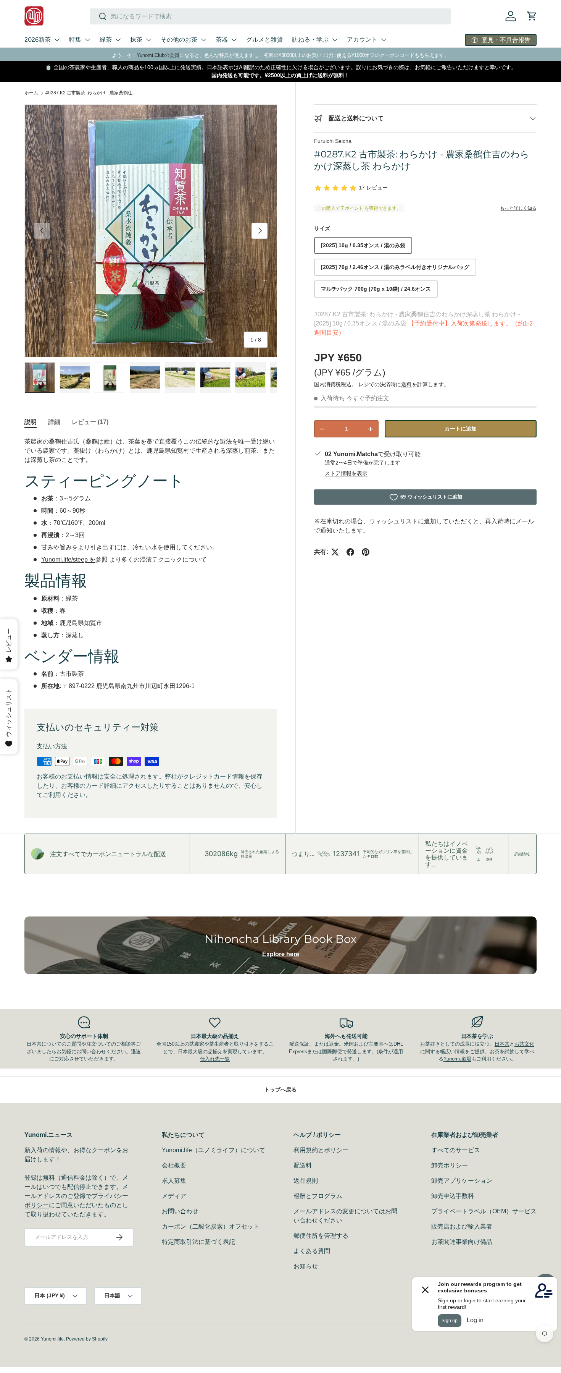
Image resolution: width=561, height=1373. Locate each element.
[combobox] (270, 16)
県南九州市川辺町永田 (145, 686)
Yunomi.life (52, 1339)
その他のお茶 (179, 39)
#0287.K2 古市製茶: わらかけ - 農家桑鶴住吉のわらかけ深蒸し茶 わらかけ (91, 93)
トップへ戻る (280, 1089)
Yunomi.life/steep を (68, 559)
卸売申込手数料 (452, 1196)
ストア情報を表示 (346, 473)
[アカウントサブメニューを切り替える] (383, 39)
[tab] (30, 422)
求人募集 (174, 1180)
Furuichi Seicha (332, 141)
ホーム (31, 93)
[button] (532, 16)
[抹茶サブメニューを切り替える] (148, 39)
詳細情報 (522, 854)
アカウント (362, 39)
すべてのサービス (455, 1150)
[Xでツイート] (335, 552)
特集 (75, 39)
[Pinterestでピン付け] (365, 552)
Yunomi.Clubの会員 (158, 55)
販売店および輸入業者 (461, 1226)
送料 (406, 384)
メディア (174, 1196)
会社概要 (174, 1165)
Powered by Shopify (87, 1339)
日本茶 (502, 1044)
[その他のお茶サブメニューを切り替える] (203, 39)
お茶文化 (524, 1044)
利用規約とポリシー (320, 1150)
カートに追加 (461, 429)
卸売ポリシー (449, 1165)
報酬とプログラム (317, 1196)
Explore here (280, 954)
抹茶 (136, 39)
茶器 (222, 39)
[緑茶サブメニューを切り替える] (118, 39)
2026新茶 (37, 39)
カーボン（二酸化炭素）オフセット (211, 1226)
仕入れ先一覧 (215, 1059)
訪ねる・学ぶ (310, 39)
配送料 (302, 1165)
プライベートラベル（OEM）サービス (484, 1211)
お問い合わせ (180, 1211)
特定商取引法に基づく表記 (198, 1242)
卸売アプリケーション (461, 1180)
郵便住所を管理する (320, 1235)
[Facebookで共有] (350, 552)
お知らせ (305, 1266)
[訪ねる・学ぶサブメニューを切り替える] (334, 39)
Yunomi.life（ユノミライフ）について (213, 1150)
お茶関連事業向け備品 (461, 1242)
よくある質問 (311, 1251)
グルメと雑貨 (264, 39)
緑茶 (106, 39)
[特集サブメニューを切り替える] (87, 39)
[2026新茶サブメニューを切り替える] (56, 39)
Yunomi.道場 (457, 1059)
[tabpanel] (150, 564)
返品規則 (305, 1180)
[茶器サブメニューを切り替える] (234, 39)
